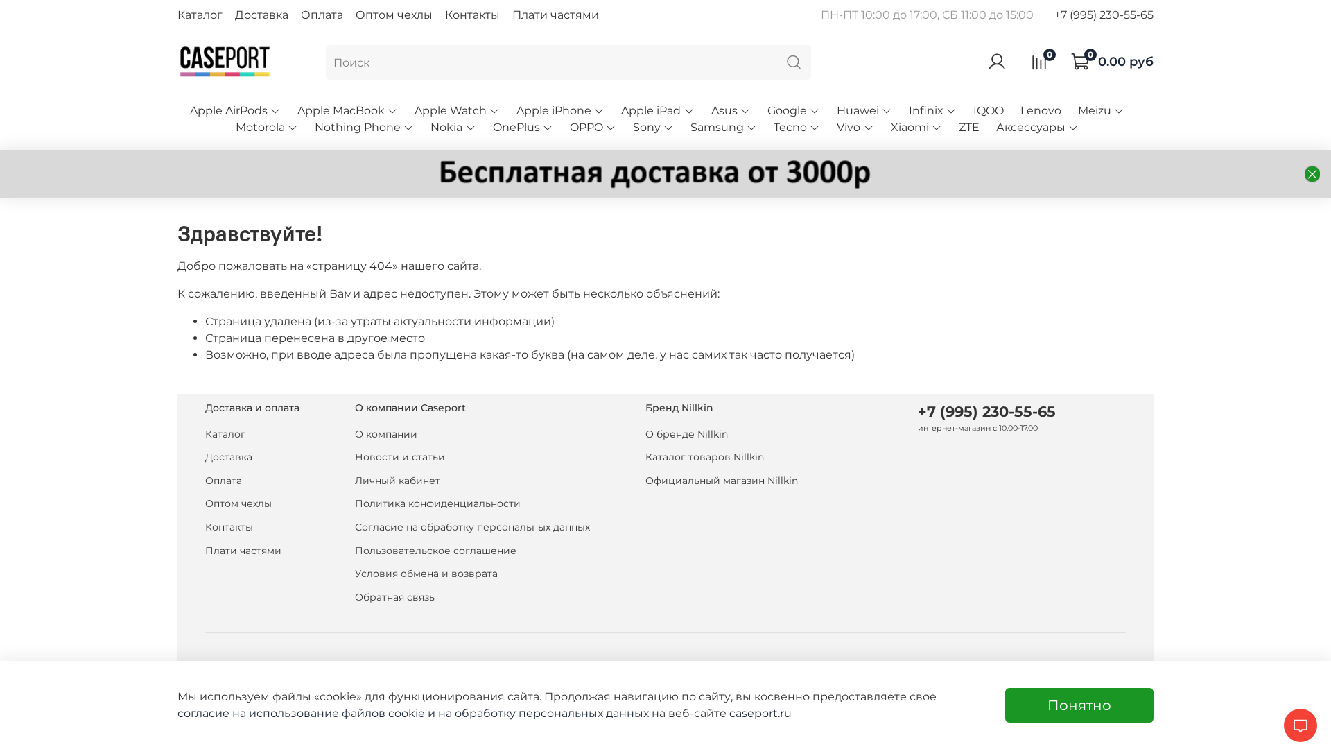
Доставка (261, 14)
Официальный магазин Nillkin (721, 480)
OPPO (586, 127)
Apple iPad (651, 110)
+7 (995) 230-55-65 (1104, 14)
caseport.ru (760, 713)
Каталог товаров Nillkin (704, 457)
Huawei (858, 110)
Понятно (1079, 705)
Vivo (848, 127)
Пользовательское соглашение (435, 550)
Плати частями (555, 14)
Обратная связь (395, 597)
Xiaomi (910, 127)
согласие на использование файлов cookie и (307, 713)
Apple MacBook (341, 110)
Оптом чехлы (394, 14)
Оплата (322, 14)
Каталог (200, 14)
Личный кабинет (397, 480)
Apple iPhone (553, 110)
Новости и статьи (400, 457)
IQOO (988, 110)
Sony (647, 127)
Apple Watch (451, 110)
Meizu (1094, 110)
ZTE (969, 127)
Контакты (472, 14)
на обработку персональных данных (543, 713)
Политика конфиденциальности (438, 503)
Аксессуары (1030, 127)
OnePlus (516, 127)
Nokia (446, 127)
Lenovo (1040, 110)
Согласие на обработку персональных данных (472, 527)
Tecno (790, 127)
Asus (724, 110)
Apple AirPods (229, 110)
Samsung (717, 127)
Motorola (260, 127)
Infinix (926, 110)
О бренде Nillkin (686, 434)
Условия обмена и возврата (426, 573)
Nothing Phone (358, 127)
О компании (386, 434)
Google (787, 110)
